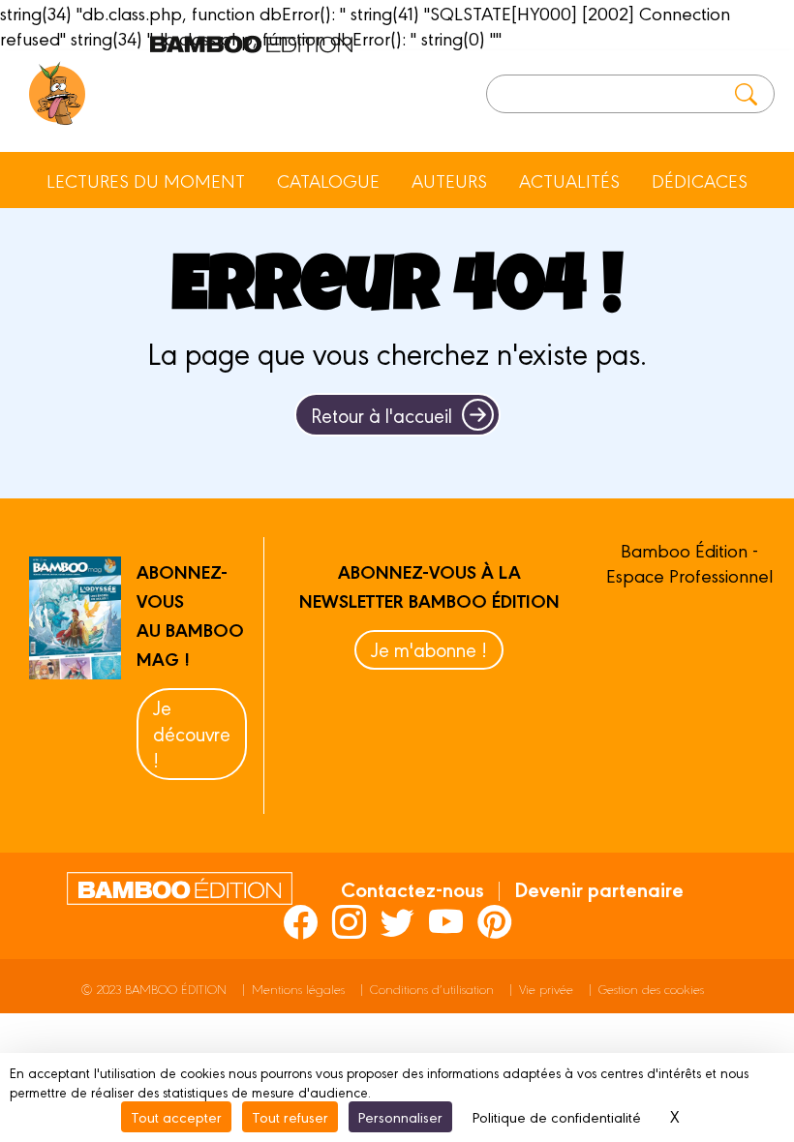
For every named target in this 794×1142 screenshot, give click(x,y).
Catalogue (328, 180)
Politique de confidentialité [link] (557, 1116)
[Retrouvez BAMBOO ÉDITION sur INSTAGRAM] (349, 921)
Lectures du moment (145, 180)
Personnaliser (400, 1116)
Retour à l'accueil (381, 415)
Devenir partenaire (599, 888)
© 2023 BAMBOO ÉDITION (154, 988)
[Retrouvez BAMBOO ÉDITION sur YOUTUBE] (446, 921)
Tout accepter (176, 1116)
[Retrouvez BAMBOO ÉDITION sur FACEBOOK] (301, 921)
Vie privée (546, 988)
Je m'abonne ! (429, 649)
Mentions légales (298, 988)
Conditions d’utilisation (432, 988)
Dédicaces (700, 180)
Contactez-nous (412, 888)
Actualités (569, 180)
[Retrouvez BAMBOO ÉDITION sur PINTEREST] (494, 921)
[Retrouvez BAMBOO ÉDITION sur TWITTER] (397, 921)
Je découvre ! (191, 733)
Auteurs (449, 180)
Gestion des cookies (651, 988)
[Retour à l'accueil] (57, 94)
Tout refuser (290, 1116)
